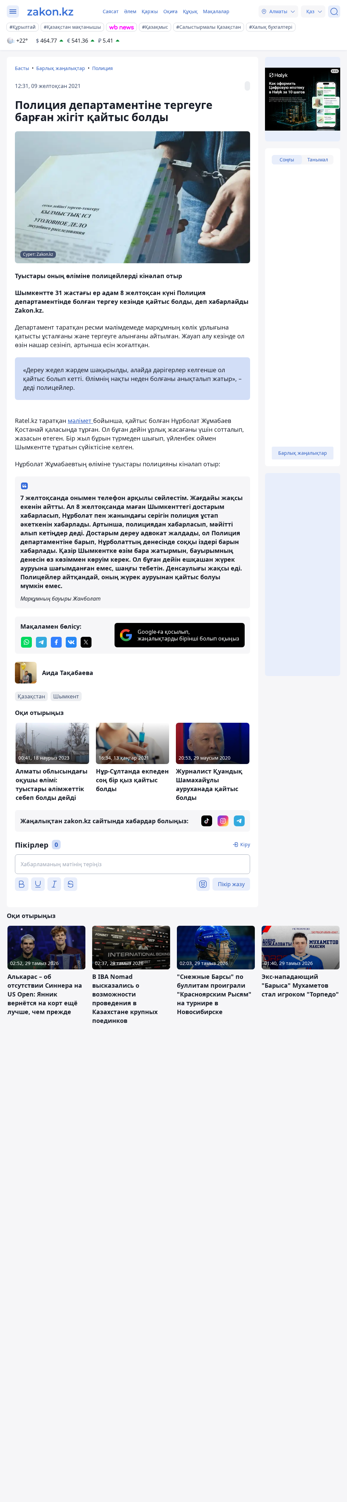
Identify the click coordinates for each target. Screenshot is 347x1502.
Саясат (111, 11)
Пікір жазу (231, 884)
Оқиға (170, 11)
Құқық (190, 11)
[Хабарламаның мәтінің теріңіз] (132, 864)
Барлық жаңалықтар (60, 68)
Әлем (130, 11)
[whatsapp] (26, 642)
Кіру (245, 844)
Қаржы (150, 11)
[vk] (71, 642)
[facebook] (56, 642)
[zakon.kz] (50, 11)
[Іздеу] (334, 11)
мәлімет (80, 421)
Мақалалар (216, 11)
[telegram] (41, 642)
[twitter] (86, 642)
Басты (22, 68)
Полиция (102, 68)
